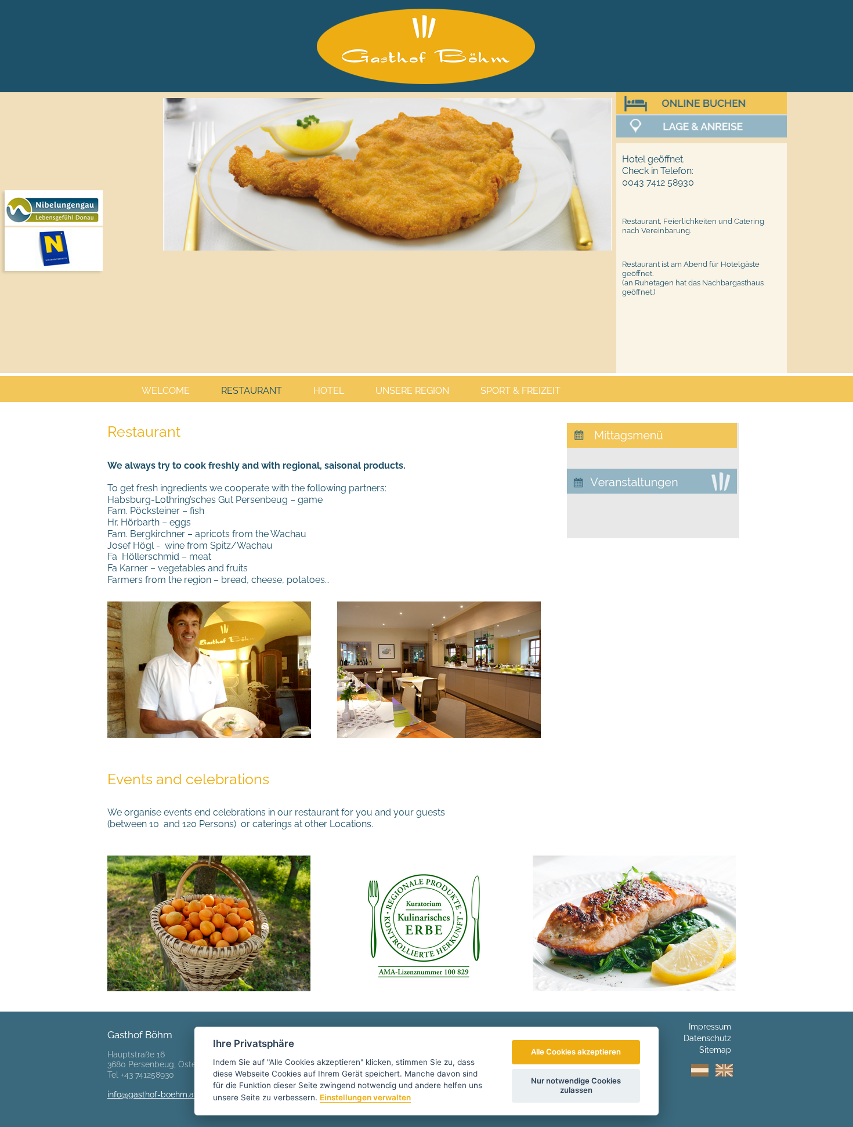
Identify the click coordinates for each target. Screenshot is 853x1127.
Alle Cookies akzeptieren (576, 1051)
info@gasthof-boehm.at (152, 1094)
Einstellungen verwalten (365, 1097)
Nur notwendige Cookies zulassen (576, 1085)
